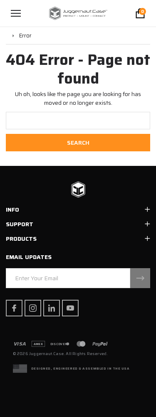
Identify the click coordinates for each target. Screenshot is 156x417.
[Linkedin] (51, 308)
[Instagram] (33, 308)
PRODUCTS (21, 238)
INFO (12, 209)
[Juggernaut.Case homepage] (78, 190)
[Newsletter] (140, 278)
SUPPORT (19, 224)
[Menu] (16, 13)
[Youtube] (70, 308)
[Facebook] (14, 308)
